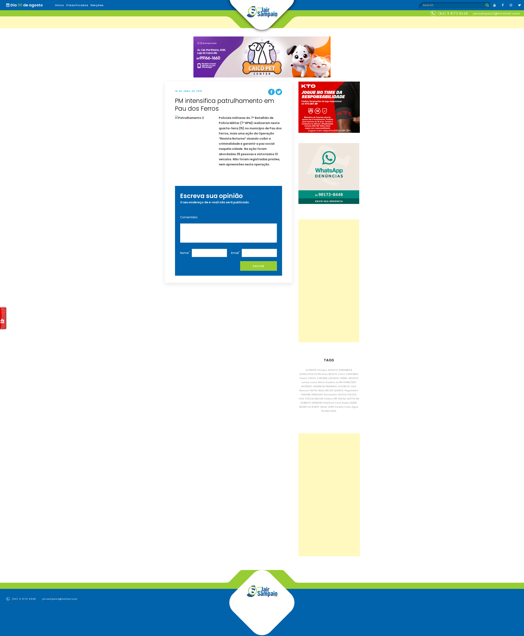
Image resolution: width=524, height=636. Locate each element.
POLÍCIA (342, 394)
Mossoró (304, 390)
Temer (323, 406)
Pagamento (351, 390)
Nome (185, 253)
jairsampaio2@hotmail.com (496, 13)
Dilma (321, 382)
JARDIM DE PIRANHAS (325, 386)
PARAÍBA (306, 394)
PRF (336, 398)
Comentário (189, 217)
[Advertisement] (328, 280)
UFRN (331, 406)
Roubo (345, 402)
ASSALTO (333, 370)
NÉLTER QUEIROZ (334, 390)
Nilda (321, 390)
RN (357, 398)
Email (235, 253)
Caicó (341, 374)
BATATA (333, 374)
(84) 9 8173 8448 (453, 13)
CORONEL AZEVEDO (328, 378)
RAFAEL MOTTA (346, 398)
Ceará (303, 378)
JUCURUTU (344, 386)
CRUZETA (353, 378)
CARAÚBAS (352, 374)
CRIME (343, 378)
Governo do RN (333, 382)
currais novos (309, 382)
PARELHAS (317, 394)
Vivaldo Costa (343, 406)
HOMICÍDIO (349, 382)
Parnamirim (330, 394)
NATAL (313, 390)
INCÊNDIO (306, 386)
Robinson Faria (332, 402)
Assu (325, 374)
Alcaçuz (322, 370)
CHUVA (312, 378)
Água (355, 406)
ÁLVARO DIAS (328, 411)
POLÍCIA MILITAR (314, 398)
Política (328, 398)
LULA (353, 386)
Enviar (258, 266)
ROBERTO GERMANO (312, 402)
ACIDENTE (311, 370)
